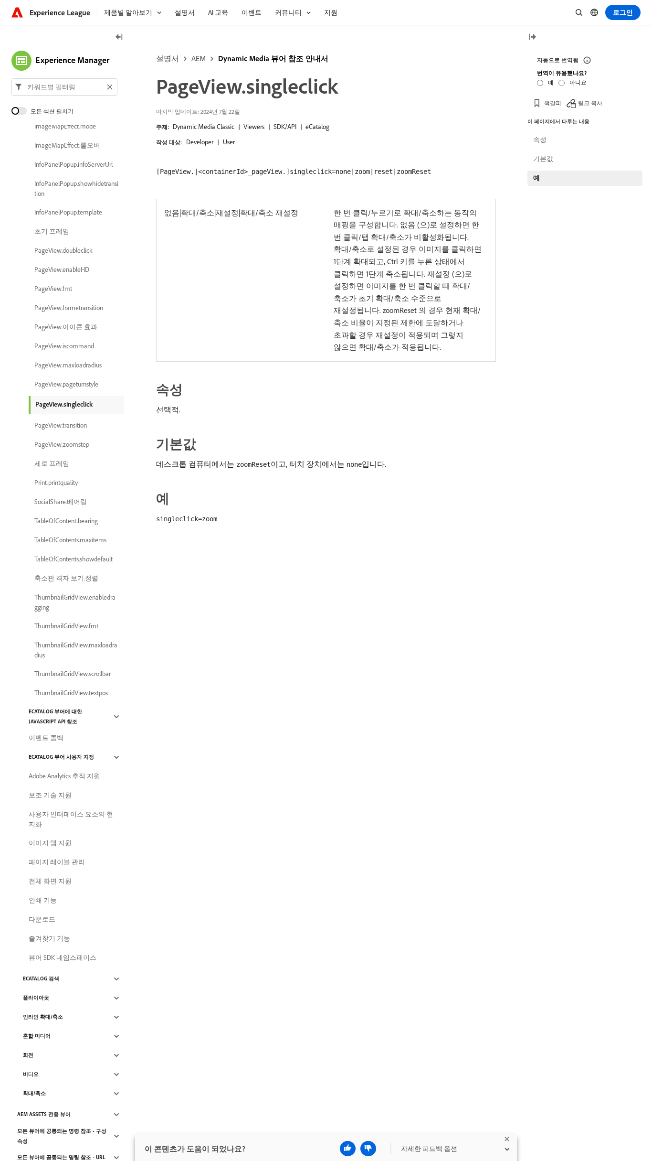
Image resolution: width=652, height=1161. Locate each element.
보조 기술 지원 (50, 795)
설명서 (167, 58)
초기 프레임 (51, 231)
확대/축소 (34, 1093)
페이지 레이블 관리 (57, 862)
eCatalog (317, 126)
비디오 (31, 1074)
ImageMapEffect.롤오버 (67, 145)
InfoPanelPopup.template (68, 212)
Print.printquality (56, 483)
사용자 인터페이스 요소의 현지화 (71, 819)
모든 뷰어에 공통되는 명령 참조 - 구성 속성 (61, 1136)
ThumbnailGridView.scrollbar (72, 674)
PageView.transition (60, 425)
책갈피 (552, 102)
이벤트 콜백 (46, 738)
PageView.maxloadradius (68, 365)
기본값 (543, 158)
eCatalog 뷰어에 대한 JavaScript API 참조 (55, 716)
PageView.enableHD (61, 270)
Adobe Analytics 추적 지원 (64, 776)
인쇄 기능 (43, 900)
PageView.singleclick (64, 404)
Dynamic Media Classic (203, 126)
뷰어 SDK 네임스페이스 (62, 958)
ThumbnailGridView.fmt (66, 626)
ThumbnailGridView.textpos (71, 693)
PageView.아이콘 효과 (65, 327)
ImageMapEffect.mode (65, 126)
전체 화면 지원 (50, 881)
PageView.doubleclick (63, 251)
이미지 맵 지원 (50, 843)
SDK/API (284, 126)
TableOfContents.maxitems (70, 540)
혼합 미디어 (37, 1036)
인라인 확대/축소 (43, 1017)
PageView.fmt (53, 289)
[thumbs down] (368, 1148)
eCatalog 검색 (41, 979)
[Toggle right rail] (532, 37)
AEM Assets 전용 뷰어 (44, 1114)
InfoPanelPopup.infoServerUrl (73, 165)
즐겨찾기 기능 (49, 939)
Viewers (253, 126)
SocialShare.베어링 (60, 502)
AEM (198, 58)
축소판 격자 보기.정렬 (66, 578)
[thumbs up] (348, 1148)
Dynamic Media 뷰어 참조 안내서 (273, 58)
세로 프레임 (51, 464)
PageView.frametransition (68, 308)
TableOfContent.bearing (66, 521)
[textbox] (64, 87)
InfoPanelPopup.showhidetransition (76, 188)
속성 (540, 139)
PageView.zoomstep (61, 445)
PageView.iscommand (64, 346)
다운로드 (42, 919)
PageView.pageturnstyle (66, 384)
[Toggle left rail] (119, 37)
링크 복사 (590, 102)
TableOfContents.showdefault (73, 559)
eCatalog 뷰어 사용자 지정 (61, 757)
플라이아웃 (36, 998)
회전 (28, 1055)
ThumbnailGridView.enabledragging (75, 602)
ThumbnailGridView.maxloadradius (75, 650)
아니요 (578, 82)
